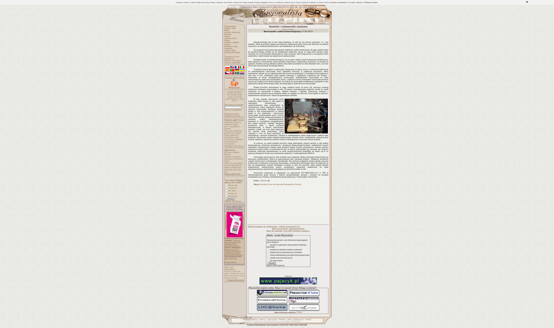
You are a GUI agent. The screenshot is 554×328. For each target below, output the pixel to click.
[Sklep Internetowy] (282, 21)
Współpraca (229, 59)
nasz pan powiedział (233, 131)
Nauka (227, 36)
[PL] (227, 67)
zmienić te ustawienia (338, 2)
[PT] (232, 70)
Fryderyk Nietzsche (235, 280)
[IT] (241, 67)
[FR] (237, 67)
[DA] (232, 73)
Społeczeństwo (231, 38)
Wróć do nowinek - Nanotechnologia (288, 229)
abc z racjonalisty (232, 126)
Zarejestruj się (298, 319)
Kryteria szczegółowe (233, 110)
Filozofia (228, 34)
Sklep (289, 319)
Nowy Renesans (231, 258)
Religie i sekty (230, 28)
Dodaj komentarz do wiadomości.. (263, 226)
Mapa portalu (272, 319)
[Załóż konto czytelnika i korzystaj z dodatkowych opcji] (320, 21)
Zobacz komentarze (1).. (290, 226)
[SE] (237, 73)
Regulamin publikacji (250, 319)
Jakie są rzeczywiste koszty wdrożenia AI (233, 164)
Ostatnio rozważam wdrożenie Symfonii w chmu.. (234, 159)
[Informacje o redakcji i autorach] (305, 21)
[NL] (241, 73)
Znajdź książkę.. (231, 262)
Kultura (227, 44)
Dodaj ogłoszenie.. (233, 174)
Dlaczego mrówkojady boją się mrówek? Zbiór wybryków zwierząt (232, 243)
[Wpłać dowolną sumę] (234, 86)
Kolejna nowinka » (302, 231)
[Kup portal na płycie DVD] (273, 21)
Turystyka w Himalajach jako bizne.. (234, 145)
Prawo (227, 40)
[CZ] (227, 73)
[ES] (227, 70)
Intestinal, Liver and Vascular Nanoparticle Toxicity (280, 184)
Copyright (267, 321)
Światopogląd (230, 26)
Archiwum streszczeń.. (233, 116)
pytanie (228, 129)
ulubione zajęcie (231, 124)
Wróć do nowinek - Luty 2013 (279, 231)
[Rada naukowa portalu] (312, 21)
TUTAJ (299, 312)
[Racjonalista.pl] (277, 17)
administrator (295, 321)
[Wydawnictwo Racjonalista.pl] (298, 21)
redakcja (287, 321)
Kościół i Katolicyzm (232, 32)
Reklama (282, 319)
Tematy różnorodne (232, 53)
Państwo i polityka (232, 42)
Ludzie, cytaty (230, 51)
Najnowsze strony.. (232, 114)
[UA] (241, 70)
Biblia (227, 30)
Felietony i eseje (231, 46)
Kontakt (308, 319)
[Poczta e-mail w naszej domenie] (265, 21)
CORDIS (263, 181)
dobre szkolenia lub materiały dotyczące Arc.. (233, 169)
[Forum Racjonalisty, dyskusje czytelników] (257, 21)
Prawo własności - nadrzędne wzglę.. (232, 136)
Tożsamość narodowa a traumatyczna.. (234, 140)
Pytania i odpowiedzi (233, 61)
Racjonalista (257, 321)
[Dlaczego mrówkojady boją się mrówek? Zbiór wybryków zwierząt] (235, 237)
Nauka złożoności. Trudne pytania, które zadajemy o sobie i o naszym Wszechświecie (234, 252)
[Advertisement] (288, 205)
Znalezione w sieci (232, 57)
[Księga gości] (290, 21)
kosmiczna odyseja (233, 133)
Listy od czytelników (232, 63)
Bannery (263, 319)
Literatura (228, 49)
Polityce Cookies (371, 2)
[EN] (232, 67)
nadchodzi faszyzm (233, 122)
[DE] (237, 70)
